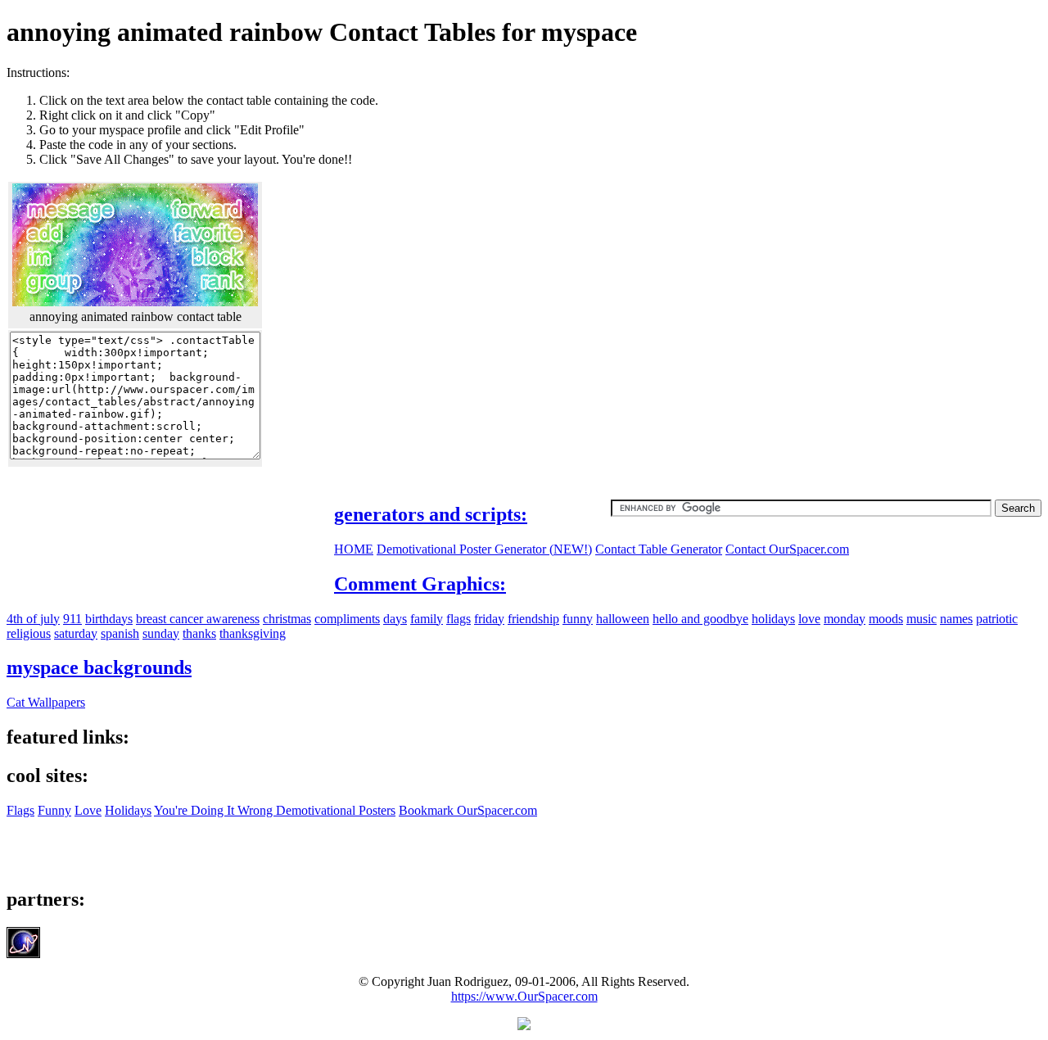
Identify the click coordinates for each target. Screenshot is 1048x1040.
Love (88, 810)
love (809, 619)
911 (72, 619)
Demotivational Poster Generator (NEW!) (484, 549)
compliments (347, 619)
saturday (75, 633)
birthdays (109, 619)
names (956, 619)
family (426, 619)
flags (458, 619)
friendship (533, 619)
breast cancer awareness (198, 619)
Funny (54, 810)
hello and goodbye (700, 619)
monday (844, 619)
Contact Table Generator (658, 549)
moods (886, 619)
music (921, 619)
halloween (622, 619)
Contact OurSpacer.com (787, 549)
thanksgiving (252, 633)
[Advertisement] (903, 180)
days (395, 619)
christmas (287, 619)
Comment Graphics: (420, 584)
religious (29, 633)
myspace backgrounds (99, 667)
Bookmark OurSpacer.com (468, 810)
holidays (773, 619)
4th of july (33, 619)
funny (577, 619)
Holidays (128, 810)
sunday (160, 633)
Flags (20, 810)
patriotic (997, 619)
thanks (199, 633)
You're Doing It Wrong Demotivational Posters (274, 810)
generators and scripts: (430, 514)
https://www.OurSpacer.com (524, 996)
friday (489, 619)
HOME (353, 549)
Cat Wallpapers (46, 702)
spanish (120, 633)
